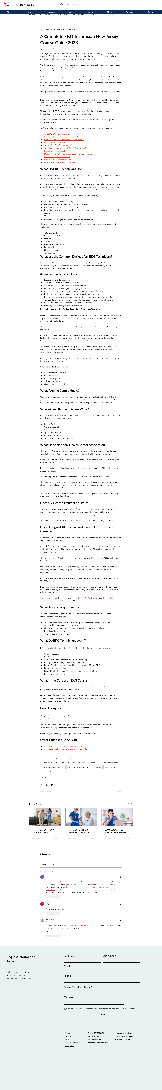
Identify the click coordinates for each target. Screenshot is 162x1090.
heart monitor (96, 767)
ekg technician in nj (75, 758)
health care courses (68, 762)
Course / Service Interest (77, 987)
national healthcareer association (53, 767)
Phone (67, 976)
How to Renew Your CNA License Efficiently (43, 831)
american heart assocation (109, 762)
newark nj (93, 762)
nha (69, 767)
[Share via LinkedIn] (52, 785)
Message (69, 997)
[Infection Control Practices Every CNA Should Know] (81, 817)
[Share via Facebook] (41, 785)
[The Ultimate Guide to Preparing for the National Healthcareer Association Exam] (117, 817)
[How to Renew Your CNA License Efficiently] (45, 817)
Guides (43, 777)
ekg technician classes (93, 758)
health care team (47, 771)
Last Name (108, 956)
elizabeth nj (82, 762)
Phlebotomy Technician (50, 762)
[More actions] (120, 29)
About (67, 1033)
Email (67, 966)
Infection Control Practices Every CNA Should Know (79, 831)
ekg (106, 758)
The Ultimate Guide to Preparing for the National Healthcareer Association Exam (114, 831)
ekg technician (60, 758)
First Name (70, 956)
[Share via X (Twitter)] (47, 785)
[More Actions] (120, 876)
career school (46, 758)
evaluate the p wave (81, 767)
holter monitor (110, 767)
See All (130, 804)
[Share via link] (57, 785)
